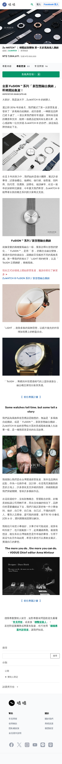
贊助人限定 (11, 676)
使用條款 (13, 723)
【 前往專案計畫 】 (31, 397)
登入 (39, 4)
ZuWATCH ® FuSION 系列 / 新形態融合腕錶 (26, 278)
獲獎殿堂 (49, 728)
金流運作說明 (15, 733)
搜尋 (4, 647)
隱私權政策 (14, 728)
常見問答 (41, 66)
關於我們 (49, 719)
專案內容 (7, 66)
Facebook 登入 (51, 4)
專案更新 (23, 66)
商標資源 (49, 723)
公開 (7, 670)
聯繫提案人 (41, 622)
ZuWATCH (12, 51)
